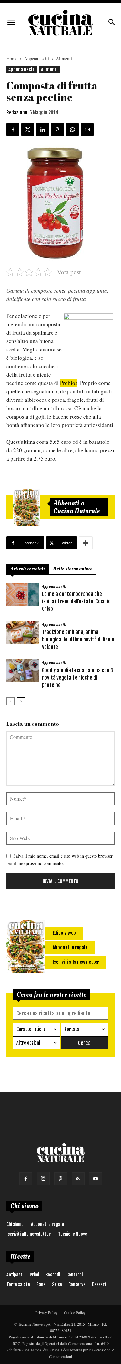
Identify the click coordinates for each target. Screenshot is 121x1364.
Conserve (77, 1284)
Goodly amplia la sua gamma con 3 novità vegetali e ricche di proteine (77, 677)
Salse (57, 1284)
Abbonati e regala (47, 1224)
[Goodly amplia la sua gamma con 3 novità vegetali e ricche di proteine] (22, 671)
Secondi (52, 1274)
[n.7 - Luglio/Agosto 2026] (26, 507)
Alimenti (64, 59)
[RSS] (78, 1178)
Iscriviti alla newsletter (28, 1234)
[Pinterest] (60, 1178)
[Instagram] (43, 1178)
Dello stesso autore (72, 569)
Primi (34, 1274)
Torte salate (18, 1284)
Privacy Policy (46, 1312)
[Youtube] (95, 1178)
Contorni (74, 1274)
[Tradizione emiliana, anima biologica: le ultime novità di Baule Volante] (22, 633)
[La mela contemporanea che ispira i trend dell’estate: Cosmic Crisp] (22, 595)
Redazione (16, 112)
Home (11, 59)
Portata (72, 1029)
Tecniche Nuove (72, 1234)
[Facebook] (25, 1178)
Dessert (99, 1284)
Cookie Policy (75, 1312)
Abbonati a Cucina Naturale (77, 507)
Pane (40, 1284)
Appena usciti (36, 59)
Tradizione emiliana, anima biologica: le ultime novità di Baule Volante (78, 639)
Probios (68, 383)
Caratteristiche (31, 1029)
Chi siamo (15, 1224)
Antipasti (14, 1274)
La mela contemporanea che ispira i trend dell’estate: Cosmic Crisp (76, 601)
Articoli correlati (28, 569)
